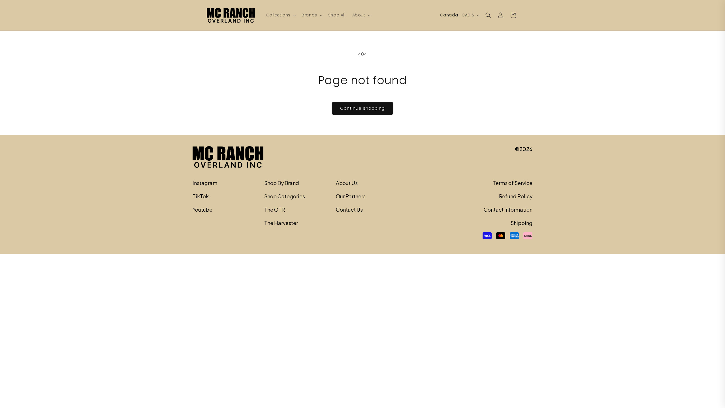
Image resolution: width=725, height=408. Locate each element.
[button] (280, 15)
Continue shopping (362, 108)
